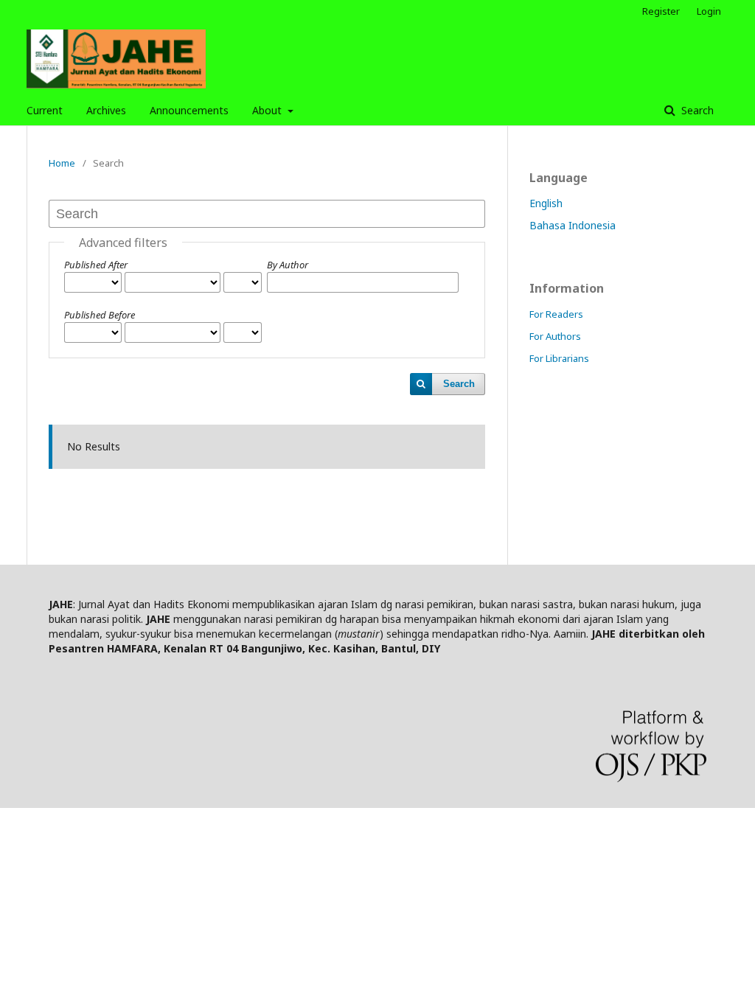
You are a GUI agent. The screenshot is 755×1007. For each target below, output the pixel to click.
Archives (106, 110)
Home (62, 163)
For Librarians (559, 358)
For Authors (555, 336)
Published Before (99, 314)
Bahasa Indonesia (572, 225)
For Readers (556, 314)
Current (45, 110)
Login (709, 11)
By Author (287, 264)
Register (661, 11)
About (268, 110)
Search (696, 110)
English (546, 203)
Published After (96, 264)
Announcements (189, 110)
